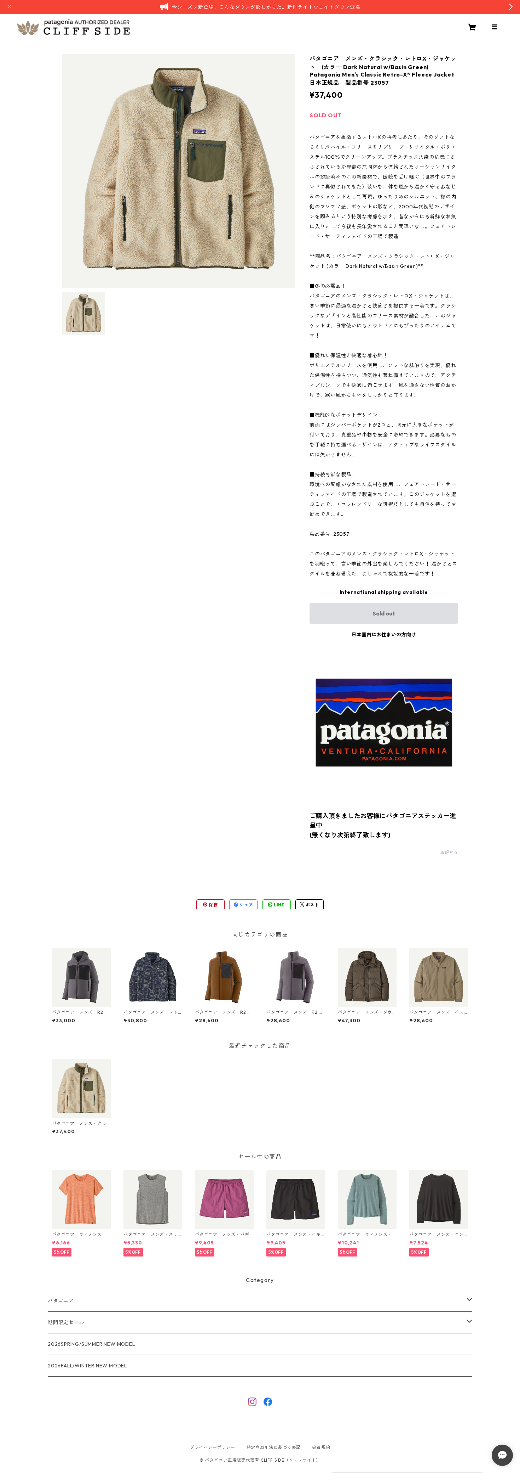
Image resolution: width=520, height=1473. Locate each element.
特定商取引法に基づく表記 (274, 1447)
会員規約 (321, 1447)
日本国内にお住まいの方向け (384, 634)
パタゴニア (61, 1301)
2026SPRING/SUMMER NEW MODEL (91, 1344)
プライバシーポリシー (212, 1447)
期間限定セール (66, 1322)
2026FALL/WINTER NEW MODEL (87, 1365)
